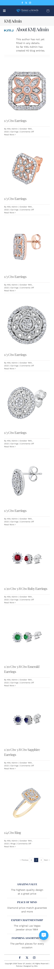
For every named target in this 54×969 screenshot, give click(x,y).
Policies (19, 966)
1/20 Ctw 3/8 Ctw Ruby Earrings (25, 588)
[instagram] (30, 3)
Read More (9, 134)
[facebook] (22, 3)
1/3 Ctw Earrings (15, 120)
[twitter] (26, 3)
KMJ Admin (12, 129)
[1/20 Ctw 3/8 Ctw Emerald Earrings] (27, 637)
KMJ (36, 966)
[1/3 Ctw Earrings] (27, 91)
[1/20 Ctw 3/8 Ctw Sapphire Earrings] (27, 720)
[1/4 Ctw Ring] (27, 803)
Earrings (14, 132)
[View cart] (48, 11)
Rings (13, 843)
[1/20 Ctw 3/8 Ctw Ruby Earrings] (27, 559)
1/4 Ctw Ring (12, 832)
